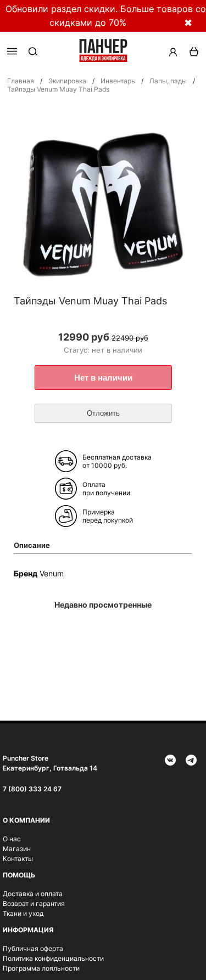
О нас (12, 839)
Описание (32, 545)
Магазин (17, 849)
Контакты (18, 858)
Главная (20, 81)
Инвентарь (118, 81)
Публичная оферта (33, 948)
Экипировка (67, 81)
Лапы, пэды (168, 81)
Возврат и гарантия (34, 903)
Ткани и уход (23, 913)
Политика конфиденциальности (53, 958)
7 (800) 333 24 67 (32, 789)
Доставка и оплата (33, 894)
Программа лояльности (41, 968)
